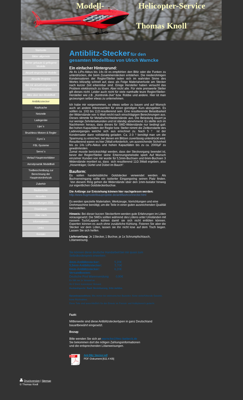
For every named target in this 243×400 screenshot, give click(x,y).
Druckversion (32, 380)
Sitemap (46, 380)
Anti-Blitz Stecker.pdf (95, 355)
